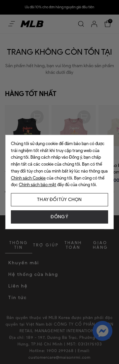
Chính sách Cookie (28, 178)
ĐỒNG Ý (59, 217)
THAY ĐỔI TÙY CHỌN (59, 199)
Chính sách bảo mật (37, 184)
